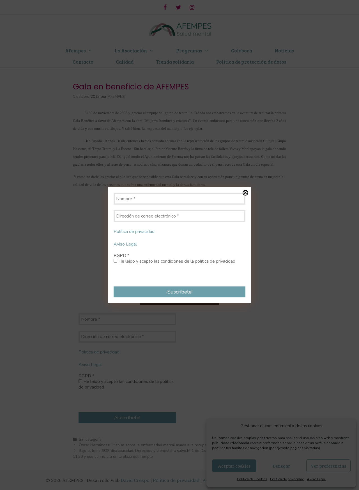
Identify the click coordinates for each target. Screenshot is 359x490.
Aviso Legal (125, 244)
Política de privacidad (134, 231)
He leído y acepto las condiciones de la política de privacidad (176, 261)
